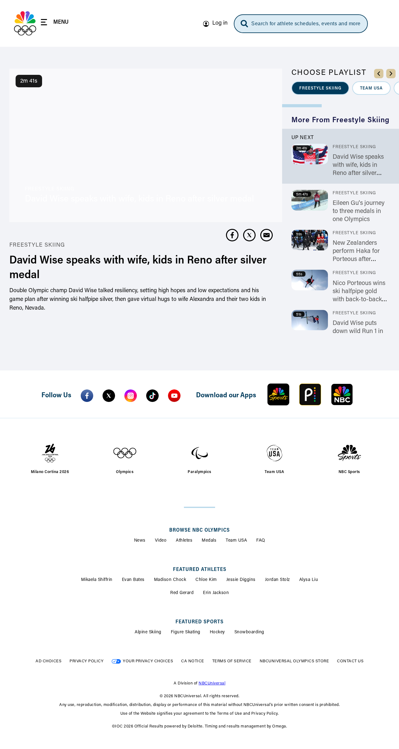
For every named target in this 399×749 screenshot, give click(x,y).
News (140, 541)
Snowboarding (249, 632)
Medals (209, 541)
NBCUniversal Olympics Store (294, 661)
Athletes (184, 541)
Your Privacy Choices (148, 661)
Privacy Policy (86, 661)
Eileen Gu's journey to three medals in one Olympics (359, 211)
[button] (320, 88)
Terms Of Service (232, 661)
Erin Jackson (216, 593)
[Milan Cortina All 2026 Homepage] (25, 23)
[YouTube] (174, 395)
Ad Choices (48, 661)
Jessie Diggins (241, 580)
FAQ (260, 541)
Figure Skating (185, 632)
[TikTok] (152, 395)
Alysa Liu (308, 580)
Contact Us (350, 661)
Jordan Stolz (277, 580)
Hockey (217, 632)
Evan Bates (133, 580)
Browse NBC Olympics (199, 530)
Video (161, 541)
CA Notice (192, 661)
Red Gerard (182, 593)
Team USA (236, 541)
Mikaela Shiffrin (97, 580)
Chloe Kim (206, 580)
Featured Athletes (199, 570)
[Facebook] (87, 395)
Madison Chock (170, 580)
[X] (109, 395)
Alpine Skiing (148, 632)
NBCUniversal (212, 683)
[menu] (55, 23)
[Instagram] (130, 395)
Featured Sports (199, 622)
